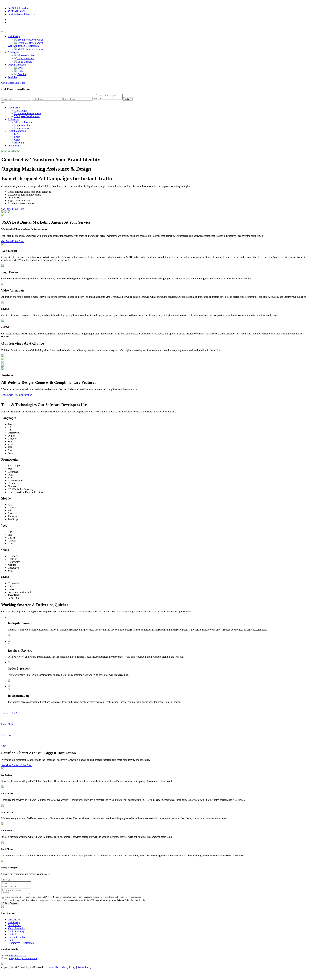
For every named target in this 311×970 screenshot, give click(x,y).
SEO (16, 133)
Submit (128, 99)
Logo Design (14, 919)
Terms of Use (35, 897)
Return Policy (84, 967)
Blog (10, 940)
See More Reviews (11, 765)
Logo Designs (24, 61)
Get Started (7, 209)
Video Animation (26, 55)
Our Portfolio (14, 145)
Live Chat (19, 82)
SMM (20, 67)
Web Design (14, 36)
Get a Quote (7, 82)
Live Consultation (23, 394)
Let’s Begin (7, 394)
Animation (13, 52)
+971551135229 (16, 11)
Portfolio (12, 77)
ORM (20, 71)
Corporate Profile (16, 937)
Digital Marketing (17, 64)
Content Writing (16, 931)
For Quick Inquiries (18, 8)
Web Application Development (23, 45)
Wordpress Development (30, 43)
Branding (22, 74)
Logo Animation (25, 58)
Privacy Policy (52, 897)
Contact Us (13, 934)
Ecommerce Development (30, 39)
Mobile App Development (30, 49)
